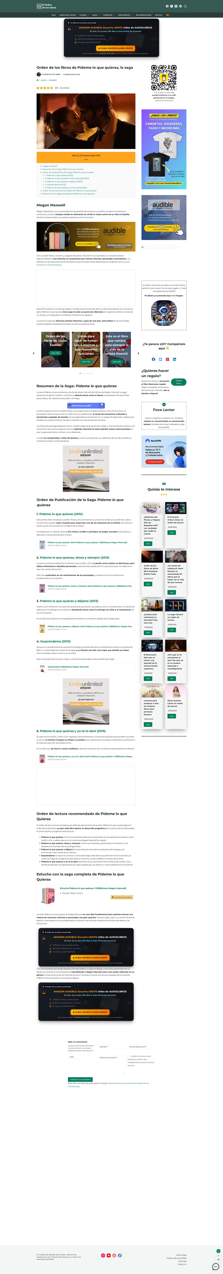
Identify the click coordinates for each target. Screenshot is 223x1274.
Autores (82, 15)
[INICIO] (37, 80)
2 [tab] (82, 373)
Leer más (55, 353)
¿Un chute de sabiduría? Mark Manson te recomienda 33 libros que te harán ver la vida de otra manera (175, 574)
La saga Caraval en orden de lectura (175, 617)
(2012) (61, 514)
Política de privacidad (176, 1258)
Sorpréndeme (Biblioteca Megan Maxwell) (68, 667)
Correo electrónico (137, 1047)
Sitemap (182, 1261)
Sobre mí (182, 1264)
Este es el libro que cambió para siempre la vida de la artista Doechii (116, 344)
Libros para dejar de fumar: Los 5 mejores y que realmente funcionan (86, 344)
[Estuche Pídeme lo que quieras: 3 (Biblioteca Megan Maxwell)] (48, 896)
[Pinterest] (180, 6)
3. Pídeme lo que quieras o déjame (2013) (64, 181)
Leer (148, 544)
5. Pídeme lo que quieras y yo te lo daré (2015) (66, 188)
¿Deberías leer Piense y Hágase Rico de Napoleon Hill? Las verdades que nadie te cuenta (152, 525)
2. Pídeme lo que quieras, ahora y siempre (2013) (67, 178)
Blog (54, 15)
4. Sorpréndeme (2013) (55, 184)
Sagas (94, 15)
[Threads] (176, 6)
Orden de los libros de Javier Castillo (55, 340)
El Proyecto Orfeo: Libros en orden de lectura (175, 520)
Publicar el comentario (80, 1079)
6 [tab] (92, 373)
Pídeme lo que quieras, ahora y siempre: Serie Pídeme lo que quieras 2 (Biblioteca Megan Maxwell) (90, 586)
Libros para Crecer (67, 15)
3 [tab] (85, 373)
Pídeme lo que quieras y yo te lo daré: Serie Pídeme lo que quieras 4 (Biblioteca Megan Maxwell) (90, 756)
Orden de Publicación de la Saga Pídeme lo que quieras (68, 172)
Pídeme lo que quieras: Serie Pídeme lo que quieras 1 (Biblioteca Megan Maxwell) (87, 542)
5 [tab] (89, 373)
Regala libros (179, 382)
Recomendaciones (143, 15)
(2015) (73, 731)
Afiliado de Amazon (57, 1255)
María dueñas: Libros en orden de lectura (175, 703)
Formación (107, 15)
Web (72, 1057)
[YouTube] (109, 1255)
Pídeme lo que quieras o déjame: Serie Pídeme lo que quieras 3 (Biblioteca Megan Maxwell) (90, 626)
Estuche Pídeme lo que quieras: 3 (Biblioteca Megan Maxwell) (93, 888)
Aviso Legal (181, 1255)
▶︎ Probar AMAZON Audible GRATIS (116, 48)
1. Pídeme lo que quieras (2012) (59, 175)
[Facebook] (167, 6)
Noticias (158, 15)
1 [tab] (80, 373)
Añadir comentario (108, 1057)
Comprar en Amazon (123, 897)
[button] (33, 353)
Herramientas (124, 15)
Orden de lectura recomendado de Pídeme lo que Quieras (69, 191)
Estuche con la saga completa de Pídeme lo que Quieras (69, 194)
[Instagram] (171, 6)
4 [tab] (87, 373)
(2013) (74, 557)
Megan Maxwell (50, 166)
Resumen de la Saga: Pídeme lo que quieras (63, 169)
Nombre (104, 1047)
